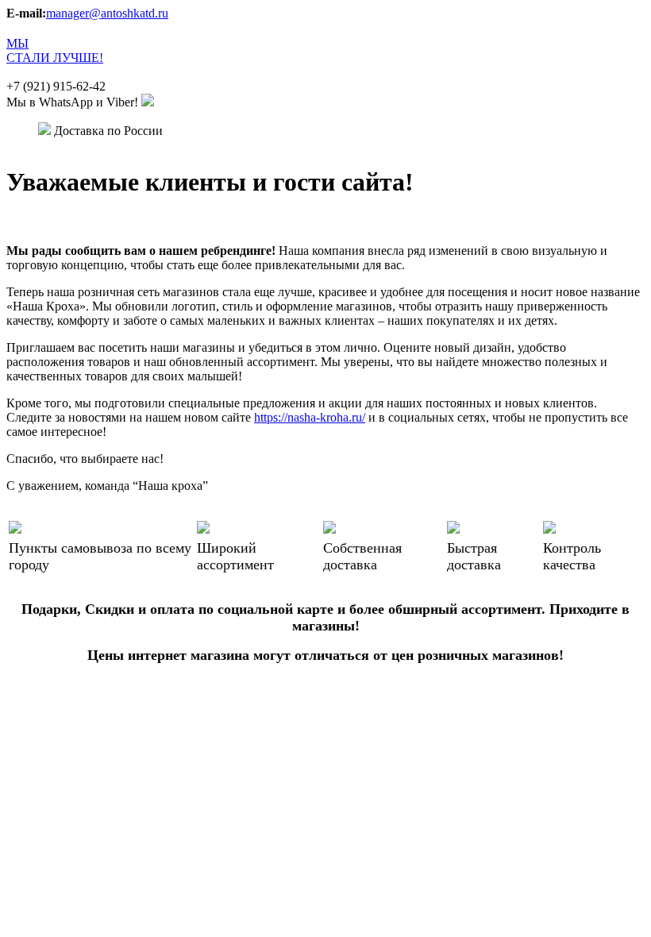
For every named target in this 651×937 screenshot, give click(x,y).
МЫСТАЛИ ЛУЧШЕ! (54, 50)
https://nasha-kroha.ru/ (309, 417)
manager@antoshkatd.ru (107, 13)
